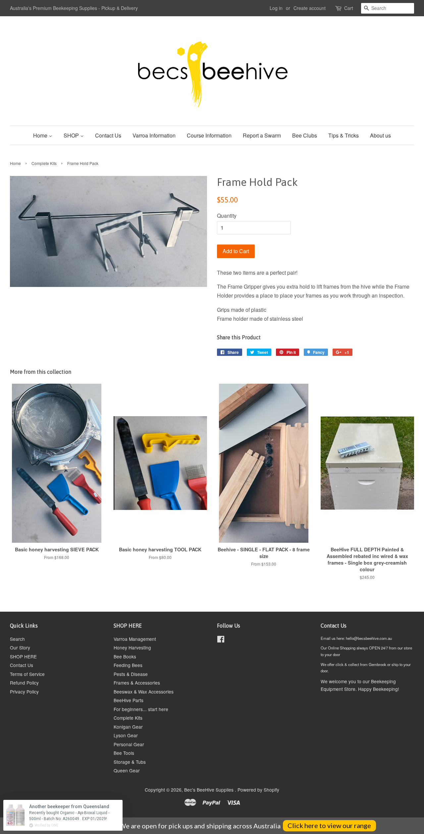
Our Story (20, 647)
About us (380, 135)
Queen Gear (127, 770)
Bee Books (125, 656)
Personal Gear (129, 744)
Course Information (209, 135)
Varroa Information (154, 135)
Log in (276, 8)
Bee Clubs (304, 135)
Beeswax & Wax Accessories (144, 691)
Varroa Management (135, 639)
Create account (309, 8)
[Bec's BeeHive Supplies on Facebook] (221, 640)
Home (41, 135)
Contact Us (108, 135)
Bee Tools (124, 753)
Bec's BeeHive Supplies (209, 789)
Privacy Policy (24, 691)
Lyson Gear (126, 735)
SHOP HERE (23, 656)
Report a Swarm (262, 135)
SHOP (72, 135)
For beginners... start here (141, 709)
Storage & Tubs (130, 761)
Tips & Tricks (343, 135)
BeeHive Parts (128, 700)
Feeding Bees (128, 665)
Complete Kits (44, 163)
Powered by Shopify (258, 789)
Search (17, 639)
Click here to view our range (329, 825)
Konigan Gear (128, 726)
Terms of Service (27, 674)
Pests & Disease (131, 674)
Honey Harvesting (132, 647)
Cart (348, 8)
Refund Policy (24, 682)
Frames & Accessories (137, 682)
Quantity (227, 215)
